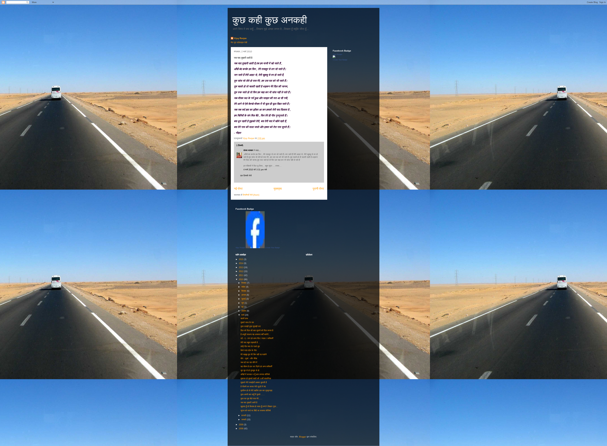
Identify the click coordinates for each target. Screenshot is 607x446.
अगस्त (244, 295)
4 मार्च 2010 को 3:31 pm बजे (255, 169)
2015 (241, 259)
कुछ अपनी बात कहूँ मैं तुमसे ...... (253, 394)
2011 (241, 275)
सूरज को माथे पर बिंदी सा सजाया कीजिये (256, 410)
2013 (241, 267)
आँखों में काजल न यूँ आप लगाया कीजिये (255, 374)
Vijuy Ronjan (240, 38)
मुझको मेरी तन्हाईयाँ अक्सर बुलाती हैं (254, 382)
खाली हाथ (244, 318)
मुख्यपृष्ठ (278, 188)
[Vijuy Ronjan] (334, 57)
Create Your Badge (340, 60)
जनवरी (244, 419)
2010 (241, 279)
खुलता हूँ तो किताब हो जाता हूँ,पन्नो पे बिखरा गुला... (259, 406)
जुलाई (243, 299)
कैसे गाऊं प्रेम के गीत (249, 350)
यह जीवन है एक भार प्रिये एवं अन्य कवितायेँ (256, 366)
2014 (241, 263)
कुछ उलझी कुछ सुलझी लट (251, 326)
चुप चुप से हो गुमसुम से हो (250, 370)
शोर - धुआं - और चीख (249, 358)
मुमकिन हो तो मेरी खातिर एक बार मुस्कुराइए (256, 390)
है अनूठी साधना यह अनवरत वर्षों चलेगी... (255, 334)
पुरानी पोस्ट (318, 188)
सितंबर (244, 291)
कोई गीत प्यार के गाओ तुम (250, 346)
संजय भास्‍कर (248, 150)
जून (243, 303)
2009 (241, 424)
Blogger (302, 437)
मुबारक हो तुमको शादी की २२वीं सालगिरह (256, 378)
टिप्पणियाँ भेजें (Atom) (251, 195)
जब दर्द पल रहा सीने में (249, 362)
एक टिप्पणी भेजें (245, 175)
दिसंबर (244, 283)
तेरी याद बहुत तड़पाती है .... (251, 342)
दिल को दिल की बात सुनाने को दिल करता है (257, 330)
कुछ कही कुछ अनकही (269, 20)
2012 (241, 271)
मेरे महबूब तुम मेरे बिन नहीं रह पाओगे (254, 354)
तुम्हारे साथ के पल (247, 322)
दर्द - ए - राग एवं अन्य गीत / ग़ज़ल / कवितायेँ (257, 338)
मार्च (243, 315)
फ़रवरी (244, 415)
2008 (241, 428)
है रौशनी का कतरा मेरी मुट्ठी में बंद (253, 386)
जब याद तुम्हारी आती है (249, 402)
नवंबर (243, 287)
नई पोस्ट (238, 188)
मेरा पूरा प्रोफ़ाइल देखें (239, 42)
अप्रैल (244, 311)
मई (242, 307)
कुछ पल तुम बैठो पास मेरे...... (251, 398)
